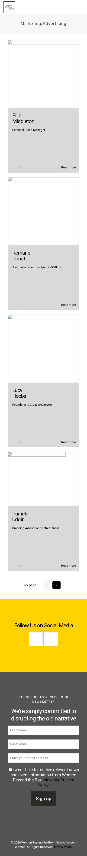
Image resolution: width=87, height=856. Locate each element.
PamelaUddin (20, 516)
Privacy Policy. (63, 847)
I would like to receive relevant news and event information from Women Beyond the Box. (45, 777)
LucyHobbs (19, 393)
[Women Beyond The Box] (9, 7)
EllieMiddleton (23, 118)
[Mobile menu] (81, 7)
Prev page (29, 585)
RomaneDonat (21, 256)
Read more (68, 167)
